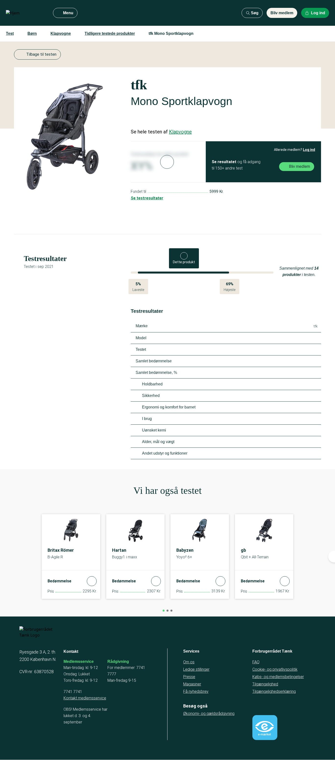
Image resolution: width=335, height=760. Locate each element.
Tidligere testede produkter (110, 33)
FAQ (255, 662)
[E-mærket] (264, 727)
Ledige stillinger (196, 669)
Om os (188, 662)
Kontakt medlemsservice (85, 698)
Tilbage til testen (41, 54)
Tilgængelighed (265, 684)
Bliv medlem (282, 13)
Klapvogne (61, 33)
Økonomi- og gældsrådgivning (208, 713)
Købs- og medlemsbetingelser (278, 676)
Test (10, 33)
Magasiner (192, 684)
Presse (189, 676)
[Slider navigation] (164, 611)
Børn (32, 33)
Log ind (309, 150)
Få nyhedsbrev (195, 691)
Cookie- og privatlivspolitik (274, 669)
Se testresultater (147, 198)
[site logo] (25, 13)
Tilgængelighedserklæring (274, 691)
